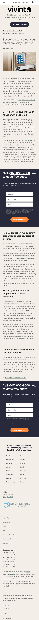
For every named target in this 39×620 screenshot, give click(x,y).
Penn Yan (23, 471)
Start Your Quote (19, 219)
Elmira (22, 456)
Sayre (22, 474)
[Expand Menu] (19, 13)
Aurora (8, 467)
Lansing (22, 467)
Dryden (22, 463)
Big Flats (23, 478)
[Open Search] (33, 2)
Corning (8, 471)
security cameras (28, 258)
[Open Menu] (4, 2)
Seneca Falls (10, 474)
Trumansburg (10, 482)
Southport (9, 456)
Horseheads (10, 459)
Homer (22, 482)
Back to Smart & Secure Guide (15, 378)
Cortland (9, 463)
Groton (8, 478)
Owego (22, 459)
